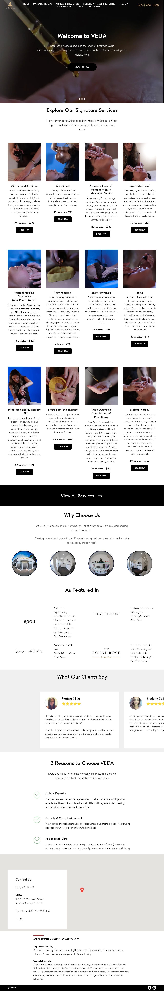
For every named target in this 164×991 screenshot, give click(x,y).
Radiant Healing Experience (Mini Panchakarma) (24, 296)
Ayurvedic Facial (139, 185)
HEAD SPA (123, 4)
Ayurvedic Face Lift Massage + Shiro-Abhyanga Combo (101, 189)
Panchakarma (63, 292)
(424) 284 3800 (148, 5)
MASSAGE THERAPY (42, 4)
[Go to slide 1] (79, 99)
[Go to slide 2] (82, 99)
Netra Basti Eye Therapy (63, 409)
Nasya (140, 292)
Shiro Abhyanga (101, 292)
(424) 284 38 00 (24, 887)
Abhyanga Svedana (24, 185)
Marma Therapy (139, 409)
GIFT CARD (94, 6)
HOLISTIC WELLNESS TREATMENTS (99, 4)
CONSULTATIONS (64, 6)
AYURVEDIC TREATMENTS (67, 4)
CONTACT (80, 6)
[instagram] (21, 919)
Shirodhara (62, 185)
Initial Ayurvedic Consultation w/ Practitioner (101, 413)
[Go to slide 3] (84, 99)
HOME (26, 4)
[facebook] (17, 919)
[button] (82, 890)
